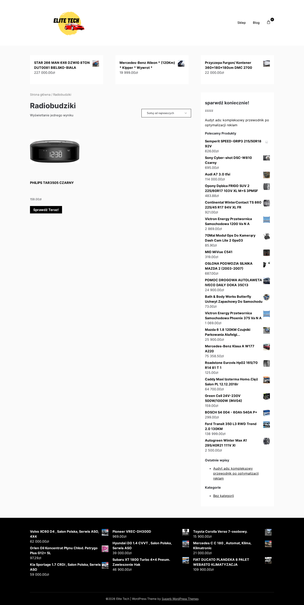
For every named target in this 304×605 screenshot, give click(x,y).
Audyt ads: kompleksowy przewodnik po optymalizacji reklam (236, 473)
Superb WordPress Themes (180, 598)
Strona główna (40, 94)
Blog (256, 23)
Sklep (241, 23)
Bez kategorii (223, 496)
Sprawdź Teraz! (46, 210)
